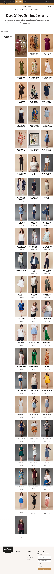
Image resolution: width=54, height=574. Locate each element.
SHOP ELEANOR (21, 51)
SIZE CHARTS (29, 557)
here (29, 23)
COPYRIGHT (29, 562)
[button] (18, 9)
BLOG (17, 556)
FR (50, 1)
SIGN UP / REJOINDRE (44, 569)
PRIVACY (28, 564)
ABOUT (17, 558)
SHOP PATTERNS (20, 554)
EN (48, 1)
